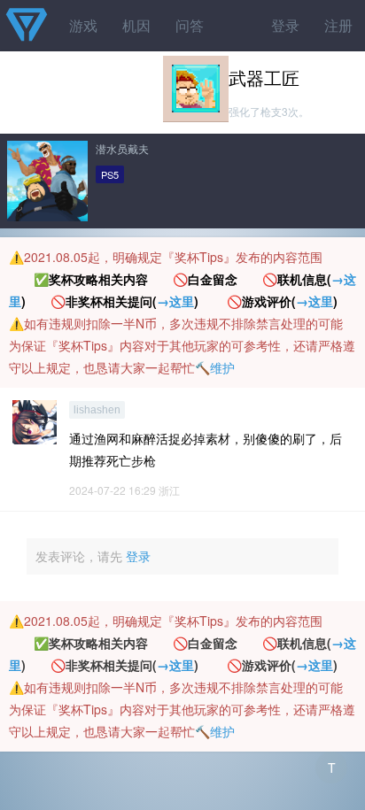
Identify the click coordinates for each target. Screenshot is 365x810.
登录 (285, 25)
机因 (136, 25)
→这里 (175, 301)
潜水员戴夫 (122, 148)
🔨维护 (215, 367)
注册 (338, 25)
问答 (189, 25)
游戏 (83, 25)
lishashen (97, 410)
